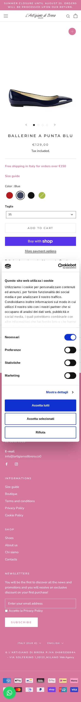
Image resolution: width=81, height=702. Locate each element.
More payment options (40, 251)
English (53, 643)
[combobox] (41, 214)
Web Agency (67, 657)
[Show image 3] (43, 125)
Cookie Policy (14, 515)
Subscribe (21, 622)
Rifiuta (40, 432)
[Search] (68, 16)
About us (11, 545)
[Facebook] (6, 463)
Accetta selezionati (40, 418)
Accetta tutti (40, 405)
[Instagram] (16, 463)
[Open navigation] (6, 16)
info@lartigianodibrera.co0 (23, 456)
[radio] (9, 195)
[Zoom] (72, 31)
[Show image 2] (38, 125)
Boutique (11, 494)
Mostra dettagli (57, 392)
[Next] (54, 125)
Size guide (12, 176)
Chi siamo (11, 552)
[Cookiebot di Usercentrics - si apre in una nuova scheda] (58, 266)
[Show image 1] (34, 125)
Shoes (9, 538)
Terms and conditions (20, 501)
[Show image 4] (47, 125)
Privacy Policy (14, 508)
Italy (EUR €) (27, 643)
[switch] (70, 350)
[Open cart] (75, 16)
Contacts (11, 559)
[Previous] (26, 125)
